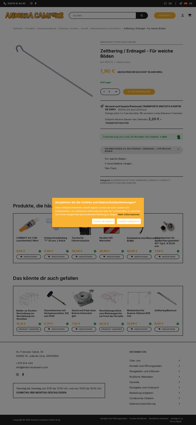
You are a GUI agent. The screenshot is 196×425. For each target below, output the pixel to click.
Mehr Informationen (128, 214)
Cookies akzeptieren (103, 221)
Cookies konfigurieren (129, 221)
